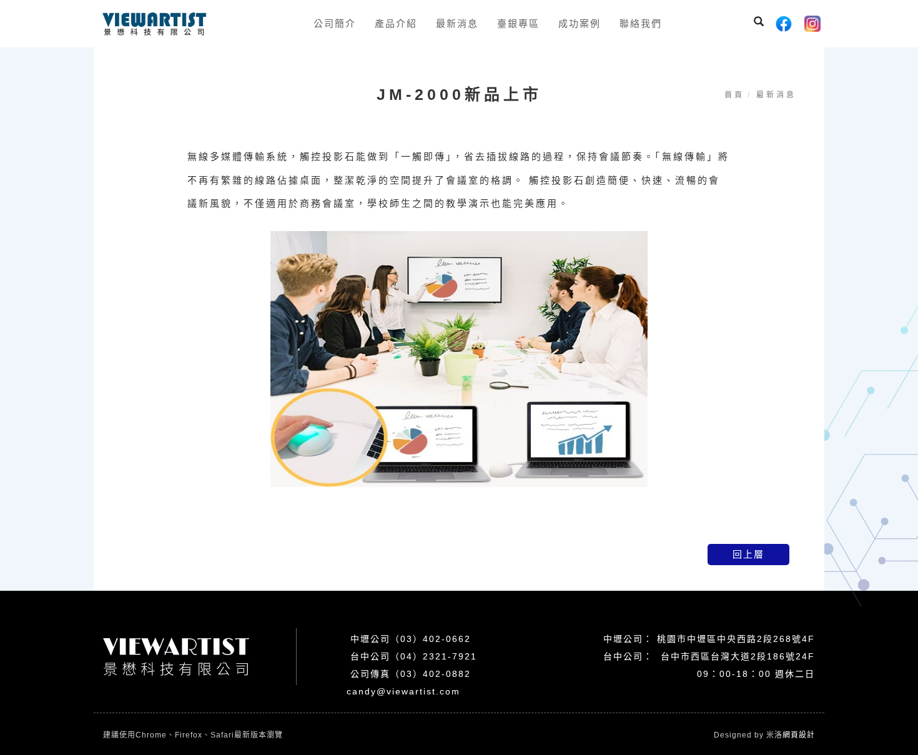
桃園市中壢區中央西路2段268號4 (730, 639)
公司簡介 (334, 23)
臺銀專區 (518, 23)
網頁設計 (798, 735)
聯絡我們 (640, 23)
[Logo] (154, 23)
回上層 (748, 554)
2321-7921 (450, 656)
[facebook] (783, 24)
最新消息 (457, 23)
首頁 (734, 95)
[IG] (812, 24)
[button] (759, 23)
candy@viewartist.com (403, 691)
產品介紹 (396, 23)
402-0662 (447, 639)
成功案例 (579, 23)
